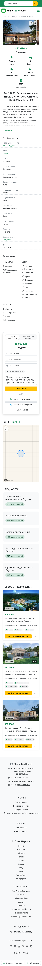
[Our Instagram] (19, 946)
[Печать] (35, 23)
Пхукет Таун (21, 875)
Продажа (15, 16)
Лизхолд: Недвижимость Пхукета (19, 550)
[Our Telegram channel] (31, 946)
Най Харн (21, 853)
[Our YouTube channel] (27, 946)
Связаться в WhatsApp (22, 399)
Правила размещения (21, 916)
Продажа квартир (21, 806)
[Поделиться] (31, 23)
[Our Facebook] (15, 946)
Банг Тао (21, 849)
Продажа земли (21, 809)
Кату (21, 867)
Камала (21, 864)
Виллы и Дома (34, 16)
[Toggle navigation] (38, 11)
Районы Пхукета (21, 913)
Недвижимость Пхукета (21, 909)
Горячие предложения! (17, 531)
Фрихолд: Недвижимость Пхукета (19, 569)
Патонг (21, 860)
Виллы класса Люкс (16, 515)
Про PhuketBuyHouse (21, 891)
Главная (6, 16)
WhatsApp (34, 963)
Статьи (21, 902)
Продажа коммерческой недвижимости (21, 813)
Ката (21, 871)
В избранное (22, 410)
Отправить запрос (14, 963)
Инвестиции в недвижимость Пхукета (18, 498)
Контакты (21, 894)
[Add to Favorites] (34, 636)
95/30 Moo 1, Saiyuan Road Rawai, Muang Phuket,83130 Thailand (22, 771)
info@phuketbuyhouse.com (22, 781)
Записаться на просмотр (28, 337)
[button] (21, 878)
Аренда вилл (21, 827)
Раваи (21, 846)
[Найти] (35, 3)
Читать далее (8, 130)
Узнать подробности (12, 337)
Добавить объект (21, 898)
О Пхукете (21, 905)
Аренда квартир (21, 831)
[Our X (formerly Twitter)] (23, 946)
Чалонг (21, 857)
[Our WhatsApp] (11, 946)
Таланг (23, 16)
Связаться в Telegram (22, 404)
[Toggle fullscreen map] (6, 428)
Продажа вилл (21, 802)
